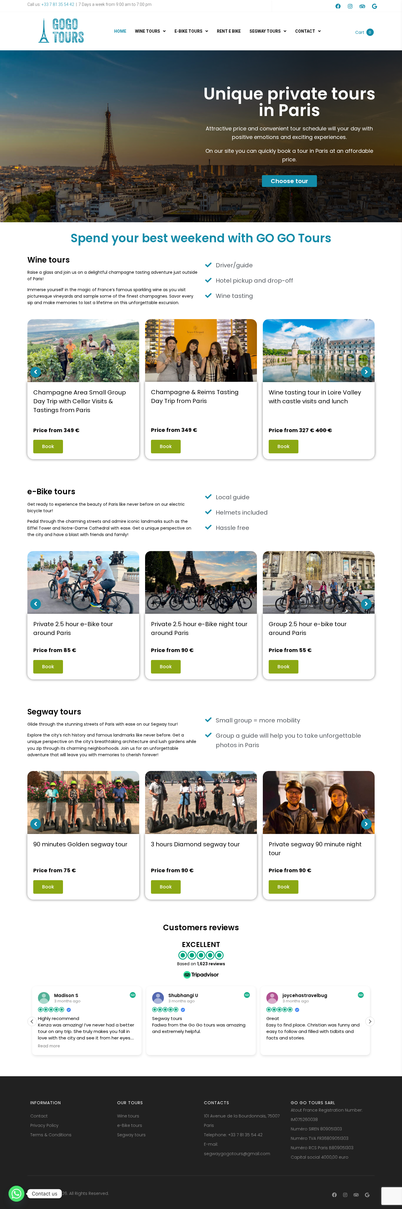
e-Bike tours (129, 1125)
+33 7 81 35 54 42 (57, 4)
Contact (39, 1116)
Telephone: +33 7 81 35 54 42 (233, 1135)
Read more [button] (277, 1046)
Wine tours (128, 1116)
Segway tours (131, 1135)
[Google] (374, 6)
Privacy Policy (44, 1125)
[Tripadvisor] (362, 6)
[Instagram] (350, 6)
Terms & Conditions (51, 1135)
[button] (370, 1021)
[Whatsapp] (16, 1194)
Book (48, 446)
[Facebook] (338, 6)
